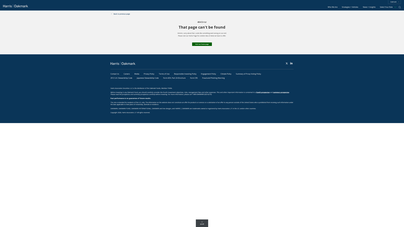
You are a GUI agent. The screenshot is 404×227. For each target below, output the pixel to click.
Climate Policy (226, 74)
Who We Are (333, 7)
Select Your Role (386, 7)
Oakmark (393, 2)
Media (136, 74)
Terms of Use (164, 74)
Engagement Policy (208, 74)
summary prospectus (281, 92)
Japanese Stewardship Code (148, 78)
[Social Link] (287, 63)
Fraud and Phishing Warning (213, 78)
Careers (127, 74)
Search (400, 7)
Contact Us (114, 74)
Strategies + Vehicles (350, 7)
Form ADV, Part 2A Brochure (174, 78)
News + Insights (369, 7)
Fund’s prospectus (263, 92)
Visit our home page (202, 44)
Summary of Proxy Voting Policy (248, 74)
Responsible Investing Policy (185, 74)
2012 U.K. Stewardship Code (121, 78)
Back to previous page (122, 14)
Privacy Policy (149, 74)
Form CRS (194, 78)
